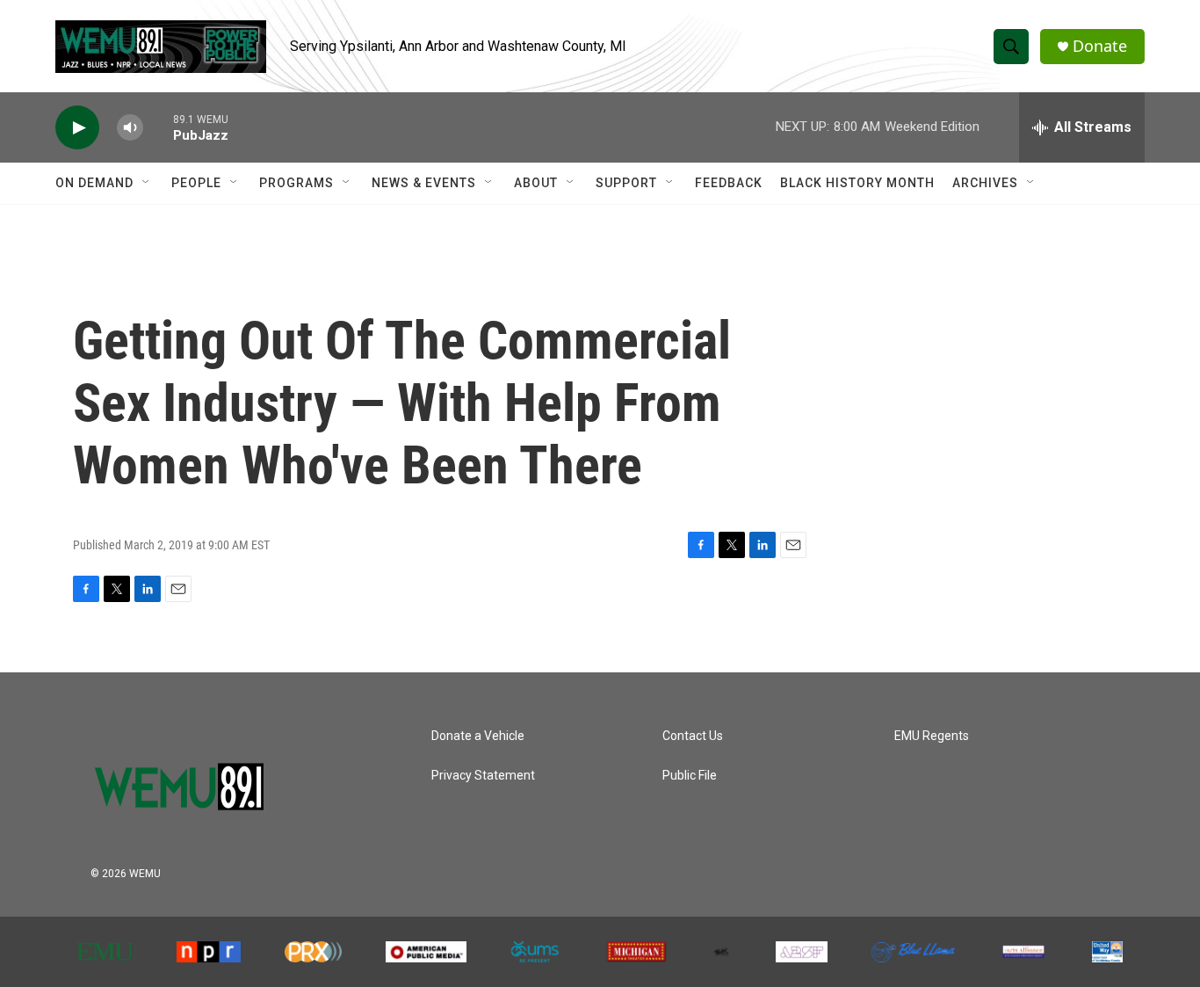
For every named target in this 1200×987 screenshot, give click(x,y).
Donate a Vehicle (477, 736)
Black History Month (857, 183)
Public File (689, 775)
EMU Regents (931, 736)
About (536, 183)
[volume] (130, 128)
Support (626, 183)
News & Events (424, 183)
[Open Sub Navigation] (147, 183)
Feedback (729, 183)
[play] (77, 128)
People (196, 183)
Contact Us (692, 736)
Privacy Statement (483, 775)
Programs (296, 183)
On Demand (94, 183)
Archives (985, 183)
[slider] (158, 127)
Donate (1100, 46)
